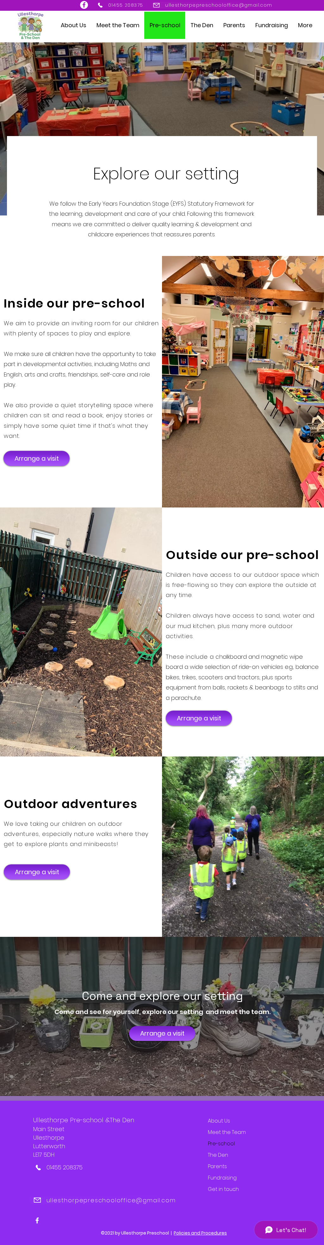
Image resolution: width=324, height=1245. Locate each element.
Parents (217, 1166)
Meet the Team (227, 1132)
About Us (219, 1120)
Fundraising (222, 1177)
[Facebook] (84, 5)
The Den (218, 1155)
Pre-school (221, 1143)
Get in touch (223, 1189)
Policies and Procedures (200, 1233)
